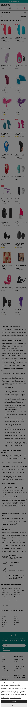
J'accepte (14, 701)
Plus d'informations (5, 697)
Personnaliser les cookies (15, 697)
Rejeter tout (14, 705)
